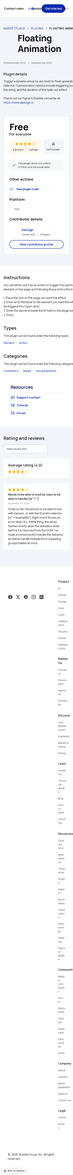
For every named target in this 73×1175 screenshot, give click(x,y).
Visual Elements (46, 371)
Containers (11, 371)
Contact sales (14, 8)
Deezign (27, 230)
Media (27, 371)
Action (23, 343)
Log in (33, 8)
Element (9, 343)
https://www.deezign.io (19, 102)
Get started (53, 8)
